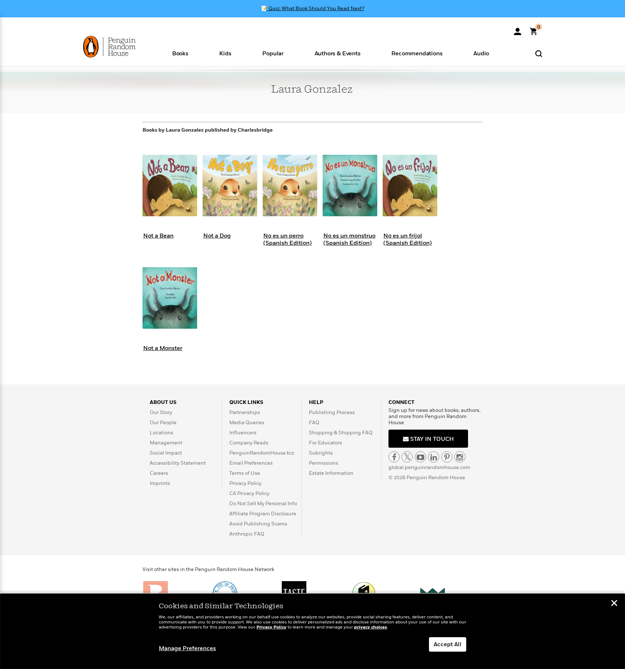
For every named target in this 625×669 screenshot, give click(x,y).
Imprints (160, 483)
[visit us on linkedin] (433, 457)
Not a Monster (162, 348)
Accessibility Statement (178, 463)
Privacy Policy (245, 483)
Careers (159, 473)
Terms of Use (244, 473)
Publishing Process (332, 412)
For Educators (325, 442)
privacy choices (370, 627)
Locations (161, 432)
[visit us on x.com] (407, 457)
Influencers (242, 432)
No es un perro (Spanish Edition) (287, 239)
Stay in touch (431, 439)
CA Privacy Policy (249, 493)
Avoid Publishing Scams (258, 523)
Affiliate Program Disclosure (262, 513)
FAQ (314, 422)
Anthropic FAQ (246, 533)
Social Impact (166, 452)
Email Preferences (251, 463)
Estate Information (331, 473)
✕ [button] (614, 604)
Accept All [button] (448, 644)
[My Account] (517, 28)
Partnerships (244, 412)
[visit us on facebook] (394, 457)
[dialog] (312, 631)
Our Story (161, 412)
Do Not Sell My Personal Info (263, 503)
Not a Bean (158, 236)
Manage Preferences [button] (187, 648)
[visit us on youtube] (420, 457)
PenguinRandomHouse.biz (261, 452)
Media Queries (246, 422)
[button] (180, 52)
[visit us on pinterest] (446, 457)
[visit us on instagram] (459, 457)
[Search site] (538, 53)
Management (166, 442)
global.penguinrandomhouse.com (429, 467)
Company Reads (248, 442)
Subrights (321, 452)
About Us (163, 402)
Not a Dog (217, 236)
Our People (163, 422)
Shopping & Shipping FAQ (341, 432)
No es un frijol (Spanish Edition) (407, 239)
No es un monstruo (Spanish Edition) (349, 239)
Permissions (323, 463)
